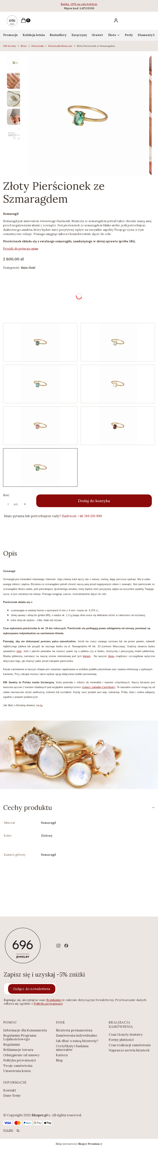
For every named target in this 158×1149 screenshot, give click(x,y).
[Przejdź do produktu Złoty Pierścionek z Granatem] (118, 425)
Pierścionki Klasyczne (60, 45)
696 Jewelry (9, 45)
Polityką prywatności (48, 1003)
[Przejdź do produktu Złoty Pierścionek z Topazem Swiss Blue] (40, 384)
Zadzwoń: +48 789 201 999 (82, 516)
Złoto (24, 45)
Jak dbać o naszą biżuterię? (77, 1041)
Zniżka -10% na (71, 4)
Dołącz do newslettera (31, 989)
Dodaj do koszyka (94, 500)
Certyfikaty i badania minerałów (72, 1048)
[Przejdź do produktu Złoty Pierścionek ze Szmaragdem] (40, 467)
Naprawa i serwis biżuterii (129, 1050)
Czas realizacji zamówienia (129, 1045)
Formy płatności (121, 1040)
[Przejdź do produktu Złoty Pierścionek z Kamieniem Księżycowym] (118, 384)
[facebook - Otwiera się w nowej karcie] (66, 945)
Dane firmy (12, 1095)
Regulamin (53, 1000)
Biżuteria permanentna (74, 1030)
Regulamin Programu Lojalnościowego (19, 1037)
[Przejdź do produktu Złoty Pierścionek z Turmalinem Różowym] (40, 425)
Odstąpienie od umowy (21, 1055)
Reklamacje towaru (18, 1050)
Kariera (62, 1055)
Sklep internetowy (78, 1144)
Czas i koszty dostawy (126, 1034)
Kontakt (9, 1090)
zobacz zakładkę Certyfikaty (98, 687)
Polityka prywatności (19, 1060)
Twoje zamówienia (17, 1066)
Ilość (6, 495)
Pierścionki (37, 45)
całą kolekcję (89, 4)
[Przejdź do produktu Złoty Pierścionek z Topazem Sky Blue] (118, 342)
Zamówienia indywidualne (76, 1035)
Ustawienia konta (17, 1071)
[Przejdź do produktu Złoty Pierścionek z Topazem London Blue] (40, 342)
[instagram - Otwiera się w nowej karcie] (58, 945)
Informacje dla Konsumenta (25, 1030)
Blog (59, 1060)
